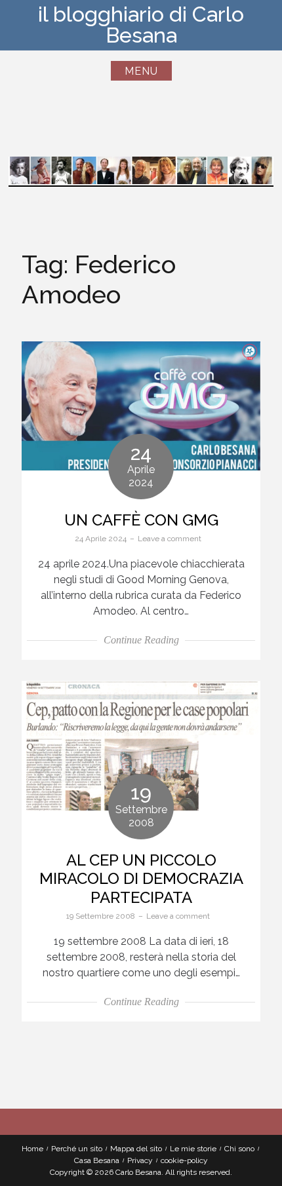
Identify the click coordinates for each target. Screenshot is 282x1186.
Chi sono (239, 1148)
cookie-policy (184, 1160)
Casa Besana (96, 1160)
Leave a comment (169, 538)
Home (32, 1148)
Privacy (140, 1160)
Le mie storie (193, 1148)
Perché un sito (76, 1148)
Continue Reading (141, 639)
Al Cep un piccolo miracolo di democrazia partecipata (141, 879)
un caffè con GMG (141, 519)
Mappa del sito (136, 1148)
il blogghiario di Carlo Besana (141, 24)
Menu (141, 71)
